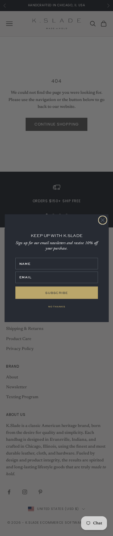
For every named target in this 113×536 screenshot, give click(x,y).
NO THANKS (56, 306)
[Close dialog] (103, 220)
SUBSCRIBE (56, 292)
